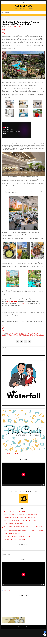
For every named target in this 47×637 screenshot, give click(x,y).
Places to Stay (28, 333)
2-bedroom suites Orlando (12, 334)
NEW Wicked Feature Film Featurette (12, 533)
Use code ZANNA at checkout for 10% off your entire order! (14, 453)
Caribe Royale (39, 334)
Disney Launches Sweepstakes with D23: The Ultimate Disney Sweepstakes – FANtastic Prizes (24, 530)
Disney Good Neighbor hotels (24, 335)
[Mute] (41, 485)
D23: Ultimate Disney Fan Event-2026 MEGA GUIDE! (15, 511)
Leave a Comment (17, 26)
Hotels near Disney (33, 335)
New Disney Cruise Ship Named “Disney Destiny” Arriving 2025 (17, 536)
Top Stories (34, 333)
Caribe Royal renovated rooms (23, 334)
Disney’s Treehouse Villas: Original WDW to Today (14, 523)
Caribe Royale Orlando (6, 335)
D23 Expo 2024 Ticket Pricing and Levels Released (15, 539)
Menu (24, 2)
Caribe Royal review (33, 334)
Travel (37, 333)
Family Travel (9, 333)
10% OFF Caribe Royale (11, 301)
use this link (24, 303)
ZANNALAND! (23, 6)
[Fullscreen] (43, 485)
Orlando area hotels (13, 336)
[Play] (3, 485)
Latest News (14, 333)
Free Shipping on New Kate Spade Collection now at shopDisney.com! (17, 615)
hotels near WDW (40, 335)
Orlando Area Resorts (21, 333)
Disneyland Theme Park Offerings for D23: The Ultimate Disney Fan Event (19, 517)
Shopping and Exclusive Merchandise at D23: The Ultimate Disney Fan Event (20, 520)
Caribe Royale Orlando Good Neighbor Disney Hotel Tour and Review (21, 23)
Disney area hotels (14, 335)
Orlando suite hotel (21, 336)
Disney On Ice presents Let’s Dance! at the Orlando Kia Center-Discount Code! (20, 514)
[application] (23, 474)
